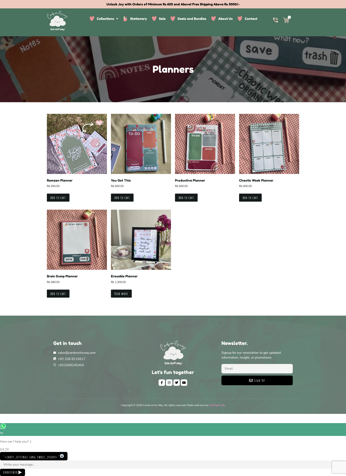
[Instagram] (169, 382)
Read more (121, 293)
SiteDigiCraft (217, 405)
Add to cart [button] (58, 197)
